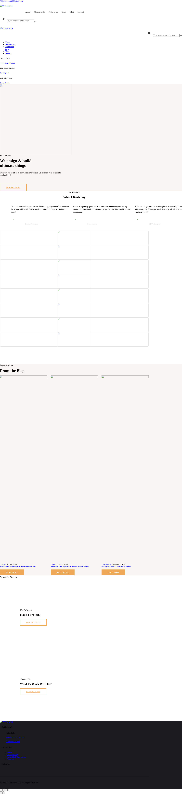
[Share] (6, 790)
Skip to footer (17, 1)
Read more (12, 572)
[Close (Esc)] (8, 790)
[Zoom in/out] (1, 790)
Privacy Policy (12, 755)
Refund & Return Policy (16, 757)
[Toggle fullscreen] (3, 790)
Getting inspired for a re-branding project (116, 566)
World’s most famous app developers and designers (18, 566)
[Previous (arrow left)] (1, 792)
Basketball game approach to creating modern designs (70, 566)
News (3, 564)
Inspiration (107, 564)
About (9, 752)
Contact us (11, 759)
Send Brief (4, 73)
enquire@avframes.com (15, 737)
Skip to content (6, 1)
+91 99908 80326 (13, 742)
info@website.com (7, 63)
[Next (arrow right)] (3, 792)
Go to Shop (4, 83)
